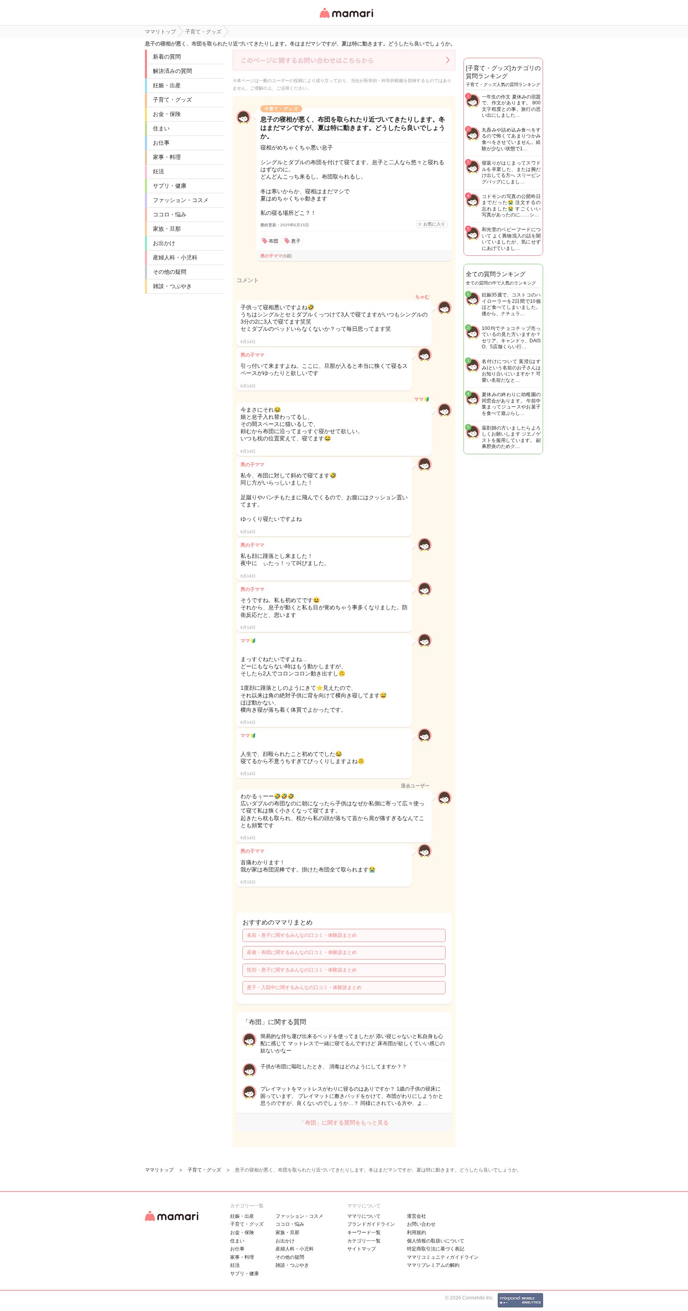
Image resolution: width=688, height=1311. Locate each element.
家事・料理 (167, 157)
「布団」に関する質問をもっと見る (344, 1122)
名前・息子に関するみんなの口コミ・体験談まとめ (302, 935)
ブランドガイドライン (371, 1224)
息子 (296, 241)
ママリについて (364, 1216)
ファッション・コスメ (181, 200)
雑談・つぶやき (172, 286)
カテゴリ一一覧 (364, 1241)
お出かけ (164, 243)
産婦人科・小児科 (175, 257)
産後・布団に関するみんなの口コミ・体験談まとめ (302, 952)
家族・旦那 (167, 229)
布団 (273, 241)
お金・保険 (167, 114)
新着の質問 (167, 56)
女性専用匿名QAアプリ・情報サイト (346, 18)
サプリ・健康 (169, 186)
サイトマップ (361, 1249)
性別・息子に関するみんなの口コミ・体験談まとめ (302, 970)
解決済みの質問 (172, 71)
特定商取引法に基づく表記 (435, 1249)
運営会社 (416, 1216)
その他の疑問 (169, 272)
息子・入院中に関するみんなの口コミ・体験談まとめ (304, 987)
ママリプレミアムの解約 (433, 1265)
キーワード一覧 (364, 1232)
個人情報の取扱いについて (435, 1241)
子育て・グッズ (172, 99)
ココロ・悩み (169, 214)
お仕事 (161, 142)
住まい (161, 128)
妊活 (158, 171)
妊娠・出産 (167, 85)
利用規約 (416, 1232)
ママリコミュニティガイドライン (443, 1257)
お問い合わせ (421, 1224)
